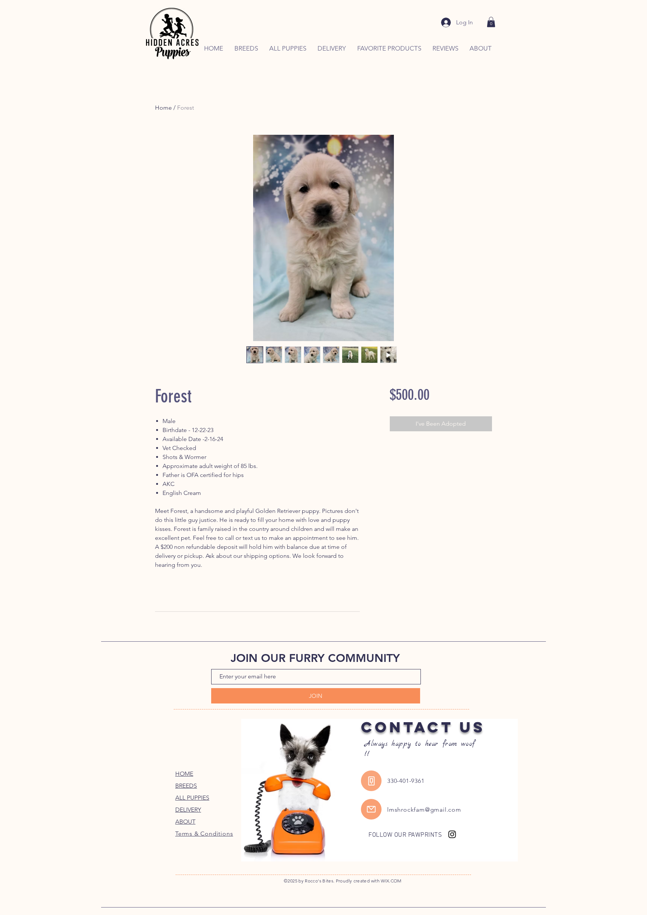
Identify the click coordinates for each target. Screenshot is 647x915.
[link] (491, 22)
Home (163, 107)
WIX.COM (391, 881)
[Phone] (371, 780)
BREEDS (186, 785)
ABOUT (185, 821)
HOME (184, 773)
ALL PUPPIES (192, 797)
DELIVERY (188, 809)
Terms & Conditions (204, 833)
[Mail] (371, 809)
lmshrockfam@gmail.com (424, 809)
